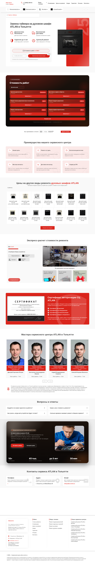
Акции (68, 3)
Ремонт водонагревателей (56, 522)
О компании (51, 3)
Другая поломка (65, 131)
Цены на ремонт (60, 3)
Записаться (28, 96)
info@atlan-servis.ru (69, 483)
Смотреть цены (31, 445)
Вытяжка (44, 9)
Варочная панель (30, 9)
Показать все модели (47, 227)
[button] (44, 381)
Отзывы (80, 3)
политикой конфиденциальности (31, 59)
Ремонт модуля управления (56, 100)
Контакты (86, 3)
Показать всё (47, 118)
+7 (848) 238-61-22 (28, 3)
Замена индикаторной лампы (56, 109)
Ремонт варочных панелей (56, 524)
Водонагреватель (14, 9)
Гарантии (74, 3)
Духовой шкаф (57, 9)
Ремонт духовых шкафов (55, 528)
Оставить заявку (17, 445)
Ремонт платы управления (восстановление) (22, 100)
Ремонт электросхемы (17, 109)
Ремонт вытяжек (53, 526)
